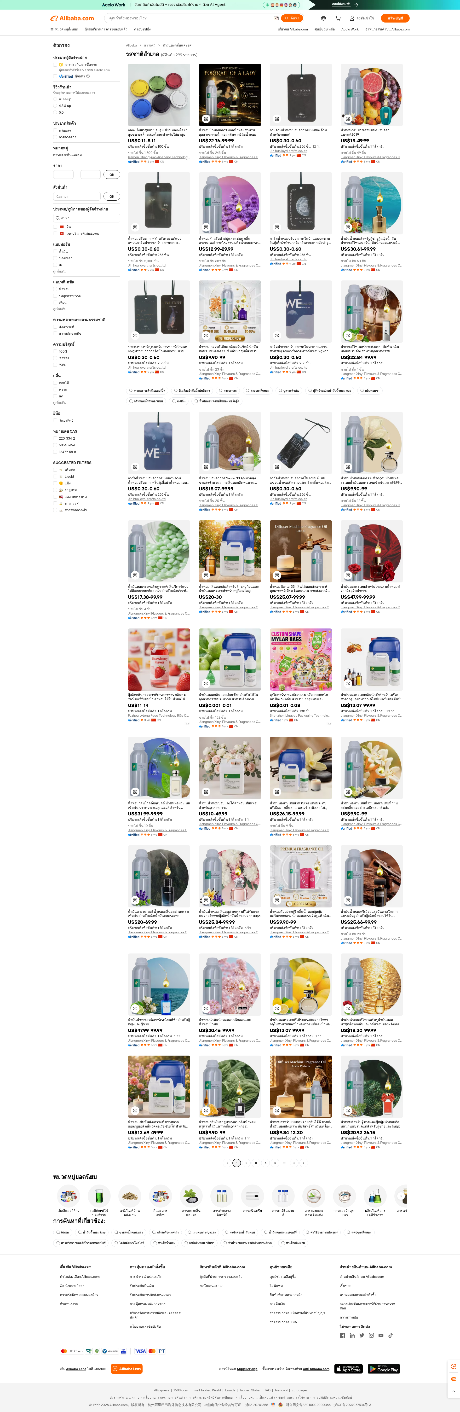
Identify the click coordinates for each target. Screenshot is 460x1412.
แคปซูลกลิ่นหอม (361, 1232)
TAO (267, 1390)
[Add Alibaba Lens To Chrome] (127, 1369)
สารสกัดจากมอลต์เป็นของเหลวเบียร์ (83, 1243)
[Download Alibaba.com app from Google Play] (384, 1369)
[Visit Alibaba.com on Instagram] (371, 1335)
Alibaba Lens (76, 1369)
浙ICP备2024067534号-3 (352, 1405)
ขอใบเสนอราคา (212, 1286)
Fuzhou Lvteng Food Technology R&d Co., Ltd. (159, 715)
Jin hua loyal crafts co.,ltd (288, 151)
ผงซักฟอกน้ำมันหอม (242, 1232)
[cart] (339, 19)
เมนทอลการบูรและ (204, 1232)
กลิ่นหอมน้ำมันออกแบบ (148, 401)
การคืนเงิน (277, 1304)
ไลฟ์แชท (276, 1286)
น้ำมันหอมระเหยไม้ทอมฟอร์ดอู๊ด (219, 401)
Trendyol (281, 1390)
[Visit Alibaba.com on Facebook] (342, 1335)
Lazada (230, 1390)
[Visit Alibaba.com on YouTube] (381, 1335)
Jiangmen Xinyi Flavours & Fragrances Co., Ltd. (230, 157)
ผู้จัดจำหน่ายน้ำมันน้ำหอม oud (332, 390)
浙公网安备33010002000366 (308, 1405)
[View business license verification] (273, 1404)
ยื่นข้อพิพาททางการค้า (286, 1295)
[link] (454, 1366)
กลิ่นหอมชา (372, 390)
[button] (276, 18)
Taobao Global (249, 1390)
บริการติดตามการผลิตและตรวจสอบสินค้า (156, 1315)
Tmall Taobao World (206, 1390)
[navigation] (86, 604)
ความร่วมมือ (349, 1317)
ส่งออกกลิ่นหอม (260, 390)
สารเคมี (149, 45)
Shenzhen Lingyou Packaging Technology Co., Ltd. (301, 715)
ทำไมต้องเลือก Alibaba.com (80, 1276)
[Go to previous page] (227, 1163)
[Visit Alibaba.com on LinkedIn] (352, 1335)
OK (111, 175)
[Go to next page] (303, 1163)
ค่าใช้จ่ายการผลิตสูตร (324, 1232)
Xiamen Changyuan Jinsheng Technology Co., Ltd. (159, 157)
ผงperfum (230, 390)
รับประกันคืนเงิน (142, 1286)
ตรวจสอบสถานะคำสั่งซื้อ (358, 1295)
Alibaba (131, 45)
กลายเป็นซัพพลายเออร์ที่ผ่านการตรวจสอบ (367, 1306)
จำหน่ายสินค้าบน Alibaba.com (362, 1276)
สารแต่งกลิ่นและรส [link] (177, 45)
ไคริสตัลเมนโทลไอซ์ (131, 1243)
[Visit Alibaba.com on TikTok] (390, 1335)
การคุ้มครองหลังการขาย (148, 1304)
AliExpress (161, 1390)
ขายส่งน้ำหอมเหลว (131, 1232)
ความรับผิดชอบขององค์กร (79, 1295)
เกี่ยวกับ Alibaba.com (75, 1266)
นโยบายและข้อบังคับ (145, 1326)
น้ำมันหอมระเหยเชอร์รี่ (283, 1232)
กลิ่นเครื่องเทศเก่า (168, 1232)
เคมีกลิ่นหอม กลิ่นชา (201, 1243)
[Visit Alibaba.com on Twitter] (362, 1335)
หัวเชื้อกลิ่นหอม (295, 1243)
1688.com (180, 1390)
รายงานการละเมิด (283, 1322)
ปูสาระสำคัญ (291, 390)
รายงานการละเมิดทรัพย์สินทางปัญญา (297, 1313)
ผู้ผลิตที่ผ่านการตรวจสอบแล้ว (221, 1276)
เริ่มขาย (345, 1286)
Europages (300, 1390)
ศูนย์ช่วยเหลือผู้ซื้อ (283, 1276)
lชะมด (65, 1232)
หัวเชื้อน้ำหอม (166, 1243)
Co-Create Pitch (72, 1286)
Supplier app (247, 1369)
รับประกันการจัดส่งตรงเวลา (150, 1295)
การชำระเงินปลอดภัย (145, 1276)
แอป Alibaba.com (316, 1369)
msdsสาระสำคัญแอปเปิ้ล (149, 390)
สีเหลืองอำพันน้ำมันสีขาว (194, 390)
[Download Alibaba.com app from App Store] (348, 1369)
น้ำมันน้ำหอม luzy (94, 1232)
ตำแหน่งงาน (69, 1304)
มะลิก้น (181, 401)
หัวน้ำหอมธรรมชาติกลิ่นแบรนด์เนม (250, 1243)
